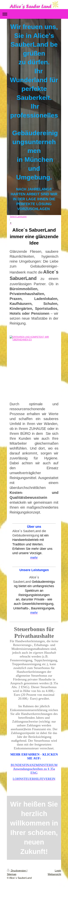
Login (58, 870)
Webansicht (54, 874)
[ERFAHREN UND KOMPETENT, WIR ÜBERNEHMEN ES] (34, 366)
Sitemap (11, 874)
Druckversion (18, 870)
